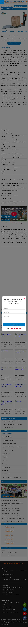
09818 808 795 (15, 328)
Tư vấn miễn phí (14, 324)
